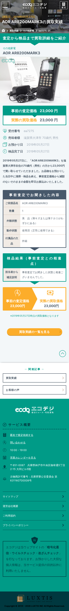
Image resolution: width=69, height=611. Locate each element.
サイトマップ (10, 496)
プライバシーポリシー (16, 525)
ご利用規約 (9, 515)
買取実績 (11, 377)
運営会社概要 (10, 506)
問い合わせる (18, 442)
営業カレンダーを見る (23, 457)
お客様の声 (13, 389)
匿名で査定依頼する (21, 434)
